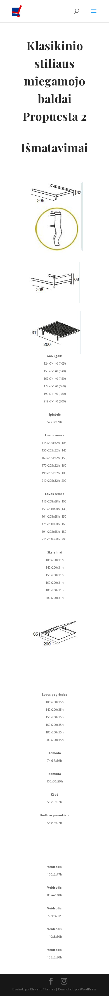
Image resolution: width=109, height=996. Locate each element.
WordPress (88, 989)
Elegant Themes (42, 989)
